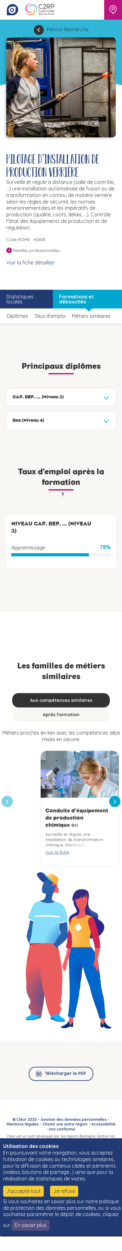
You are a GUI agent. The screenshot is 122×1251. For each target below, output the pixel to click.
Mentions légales (23, 1124)
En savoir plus (30, 1225)
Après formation (61, 714)
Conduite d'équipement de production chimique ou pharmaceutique (76, 821)
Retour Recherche (68, 29)
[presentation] (114, 801)
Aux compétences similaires (61, 700)
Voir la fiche (57, 852)
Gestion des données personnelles (74, 1119)
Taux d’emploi (50, 316)
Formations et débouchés (76, 299)
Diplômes (17, 316)
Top (108, 1243)
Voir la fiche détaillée (30, 262)
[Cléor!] (12, 9)
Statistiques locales (19, 299)
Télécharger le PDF (65, 1073)
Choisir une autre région (65, 1124)
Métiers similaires (91, 316)
